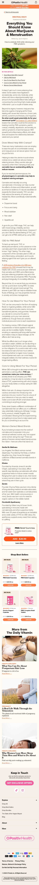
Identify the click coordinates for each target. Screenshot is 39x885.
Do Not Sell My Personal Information (14, 867)
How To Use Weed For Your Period (14, 80)
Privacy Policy (19, 861)
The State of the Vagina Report (12, 814)
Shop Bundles (6, 810)
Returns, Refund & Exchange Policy (14, 864)
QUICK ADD (10, 585)
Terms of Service (7, 861)
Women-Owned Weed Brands (13, 85)
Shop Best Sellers (7, 807)
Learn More (19, 543)
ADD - (19, 538)
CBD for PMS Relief (10, 78)
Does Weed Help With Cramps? (13, 75)
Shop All (4, 804)
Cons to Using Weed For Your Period (15, 83)
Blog (3, 817)
